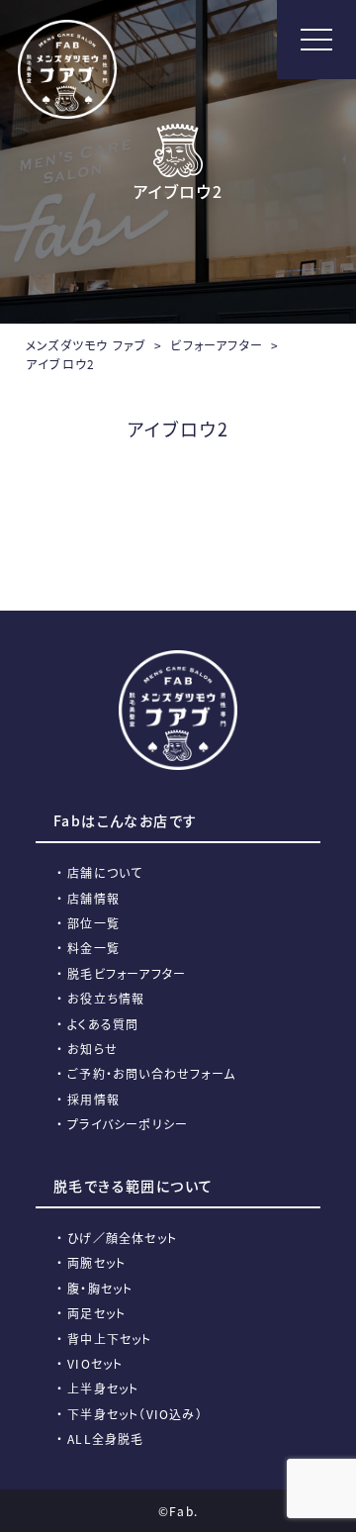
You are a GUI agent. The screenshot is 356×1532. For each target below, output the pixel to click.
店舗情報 (93, 898)
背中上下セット (109, 1338)
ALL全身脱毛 (105, 1438)
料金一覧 (93, 947)
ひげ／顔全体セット (122, 1237)
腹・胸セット (100, 1288)
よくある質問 (102, 1023)
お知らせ (92, 1048)
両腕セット (96, 1262)
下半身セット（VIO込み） (135, 1413)
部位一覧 (93, 922)
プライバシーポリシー (127, 1123)
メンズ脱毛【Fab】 (67, 69)
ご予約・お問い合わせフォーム (151, 1073)
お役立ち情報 (105, 998)
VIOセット (95, 1363)
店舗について (104, 872)
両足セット (96, 1312)
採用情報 (93, 1099)
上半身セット (102, 1388)
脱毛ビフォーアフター (126, 973)
